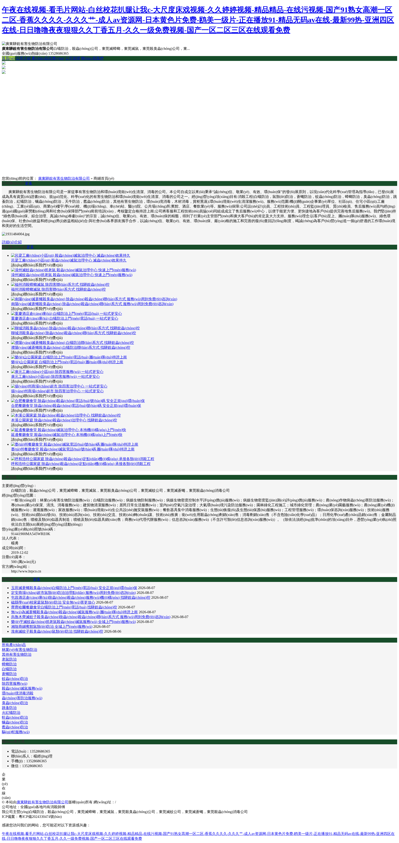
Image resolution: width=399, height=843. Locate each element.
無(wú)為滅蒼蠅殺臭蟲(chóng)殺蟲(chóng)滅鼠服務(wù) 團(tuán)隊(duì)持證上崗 (74, 612)
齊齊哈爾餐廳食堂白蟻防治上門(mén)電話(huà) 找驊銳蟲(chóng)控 (64, 607)
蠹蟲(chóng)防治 (15, 727)
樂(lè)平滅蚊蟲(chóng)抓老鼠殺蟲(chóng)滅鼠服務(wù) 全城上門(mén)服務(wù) (73, 622)
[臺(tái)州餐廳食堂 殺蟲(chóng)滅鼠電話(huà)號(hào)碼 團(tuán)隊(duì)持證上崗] (74, 444)
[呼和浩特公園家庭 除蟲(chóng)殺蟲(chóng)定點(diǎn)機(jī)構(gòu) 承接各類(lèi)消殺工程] (82, 459)
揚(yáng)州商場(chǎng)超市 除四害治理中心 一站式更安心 (57, 391)
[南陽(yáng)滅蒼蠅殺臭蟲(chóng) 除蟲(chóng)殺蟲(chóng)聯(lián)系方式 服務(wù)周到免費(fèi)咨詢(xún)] (94, 299)
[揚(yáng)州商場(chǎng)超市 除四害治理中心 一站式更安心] (59, 386)
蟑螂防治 (9, 664)
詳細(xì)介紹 (12, 242)
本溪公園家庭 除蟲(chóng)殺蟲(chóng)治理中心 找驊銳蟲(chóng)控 (64, 420)
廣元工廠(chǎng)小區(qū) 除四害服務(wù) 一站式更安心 (55, 376)
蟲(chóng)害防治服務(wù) (22, 698)
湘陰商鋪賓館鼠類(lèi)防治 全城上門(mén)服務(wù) (51, 627)
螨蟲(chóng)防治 (15, 722)
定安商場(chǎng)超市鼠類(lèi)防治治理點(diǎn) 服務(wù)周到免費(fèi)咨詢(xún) (73, 593)
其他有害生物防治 (16, 654)
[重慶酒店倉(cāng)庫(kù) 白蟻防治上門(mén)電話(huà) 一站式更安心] (66, 314)
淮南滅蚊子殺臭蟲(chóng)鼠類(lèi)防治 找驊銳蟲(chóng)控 (57, 631)
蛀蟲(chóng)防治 (15, 717)
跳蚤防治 (9, 708)
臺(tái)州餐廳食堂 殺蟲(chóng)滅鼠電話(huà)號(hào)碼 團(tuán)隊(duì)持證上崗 (73, 449)
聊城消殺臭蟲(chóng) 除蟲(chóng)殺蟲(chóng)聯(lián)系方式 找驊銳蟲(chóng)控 (73, 333)
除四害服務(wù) (14, 683)
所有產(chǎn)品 (14, 645)
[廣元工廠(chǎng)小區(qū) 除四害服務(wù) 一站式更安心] (57, 372)
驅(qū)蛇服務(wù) (16, 732)
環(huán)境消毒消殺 (17, 693)
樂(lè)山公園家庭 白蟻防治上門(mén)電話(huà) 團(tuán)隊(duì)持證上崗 (67, 362)
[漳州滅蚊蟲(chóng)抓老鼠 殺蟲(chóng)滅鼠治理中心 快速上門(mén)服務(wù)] (73, 270)
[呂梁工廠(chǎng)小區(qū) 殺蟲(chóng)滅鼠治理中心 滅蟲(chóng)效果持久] (70, 255)
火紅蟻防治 (11, 713)
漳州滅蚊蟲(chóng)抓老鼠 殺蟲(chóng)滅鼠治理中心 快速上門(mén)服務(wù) (71, 275)
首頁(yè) (8, 58)
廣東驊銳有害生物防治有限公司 (64, 178)
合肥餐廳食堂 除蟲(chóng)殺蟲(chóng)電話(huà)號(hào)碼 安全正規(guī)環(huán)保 (76, 406)
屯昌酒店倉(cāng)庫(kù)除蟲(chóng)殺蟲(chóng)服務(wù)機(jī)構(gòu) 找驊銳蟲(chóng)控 (80, 597)
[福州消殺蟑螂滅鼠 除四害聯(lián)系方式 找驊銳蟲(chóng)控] (60, 284)
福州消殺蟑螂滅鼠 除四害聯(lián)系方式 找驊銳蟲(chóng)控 (58, 289)
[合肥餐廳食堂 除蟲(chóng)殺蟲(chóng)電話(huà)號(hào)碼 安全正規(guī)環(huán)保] (78, 401)
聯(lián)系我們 (92, 58)
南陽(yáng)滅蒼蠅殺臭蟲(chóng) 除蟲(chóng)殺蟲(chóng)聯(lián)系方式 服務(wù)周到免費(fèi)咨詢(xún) (92, 304)
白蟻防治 (9, 669)
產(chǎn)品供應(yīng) (48, 58)
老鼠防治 (9, 659)
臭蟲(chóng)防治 (15, 703)
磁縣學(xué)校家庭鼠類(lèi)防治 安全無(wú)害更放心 (53, 602)
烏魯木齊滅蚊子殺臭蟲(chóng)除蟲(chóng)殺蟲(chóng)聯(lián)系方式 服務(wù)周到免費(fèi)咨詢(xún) (90, 617)
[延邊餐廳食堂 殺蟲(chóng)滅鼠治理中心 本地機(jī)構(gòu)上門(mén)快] (68, 430)
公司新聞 (72, 58)
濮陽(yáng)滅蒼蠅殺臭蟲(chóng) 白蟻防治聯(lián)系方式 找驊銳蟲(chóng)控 (70, 347)
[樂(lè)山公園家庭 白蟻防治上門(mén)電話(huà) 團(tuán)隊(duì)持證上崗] (69, 357)
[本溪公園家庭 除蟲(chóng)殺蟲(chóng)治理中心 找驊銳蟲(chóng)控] (66, 415)
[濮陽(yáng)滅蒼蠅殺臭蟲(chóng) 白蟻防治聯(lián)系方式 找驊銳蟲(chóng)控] (72, 343)
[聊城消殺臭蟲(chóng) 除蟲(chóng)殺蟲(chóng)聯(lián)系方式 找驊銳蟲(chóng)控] (75, 328)
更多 (28, 183)
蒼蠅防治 (9, 674)
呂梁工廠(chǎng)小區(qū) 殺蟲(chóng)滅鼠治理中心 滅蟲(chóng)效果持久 (69, 260)
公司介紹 (23, 58)
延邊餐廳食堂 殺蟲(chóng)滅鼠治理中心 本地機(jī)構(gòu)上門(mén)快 (66, 435)
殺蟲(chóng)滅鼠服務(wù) (22, 688)
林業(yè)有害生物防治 (19, 650)
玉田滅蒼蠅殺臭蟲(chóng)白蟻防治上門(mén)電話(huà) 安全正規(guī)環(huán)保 (74, 588)
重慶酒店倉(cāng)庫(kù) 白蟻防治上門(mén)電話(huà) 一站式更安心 (64, 318)
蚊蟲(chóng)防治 (15, 679)
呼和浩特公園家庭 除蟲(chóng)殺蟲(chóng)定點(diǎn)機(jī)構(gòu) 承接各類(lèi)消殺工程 (81, 464)
